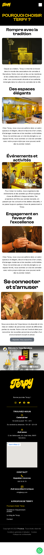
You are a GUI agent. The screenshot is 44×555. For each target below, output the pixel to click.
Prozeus (20, 529)
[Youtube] (28, 403)
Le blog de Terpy (13, 515)
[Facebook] (24, 403)
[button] (40, 4)
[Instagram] (16, 403)
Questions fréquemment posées (16, 510)
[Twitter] (20, 403)
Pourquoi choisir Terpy (16, 506)
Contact (10, 519)
